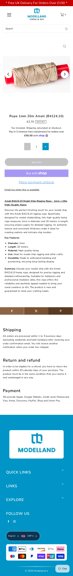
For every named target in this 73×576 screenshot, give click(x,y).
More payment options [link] (36, 182)
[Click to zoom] (64, 46)
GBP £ (31, 536)
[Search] (66, 29)
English (12, 536)
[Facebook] (8, 522)
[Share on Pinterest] (60, 311)
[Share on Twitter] (36, 311)
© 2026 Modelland (35, 570)
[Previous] (8, 74)
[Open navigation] (9, 14)
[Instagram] (14, 522)
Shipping (31, 128)
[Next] (64, 74)
